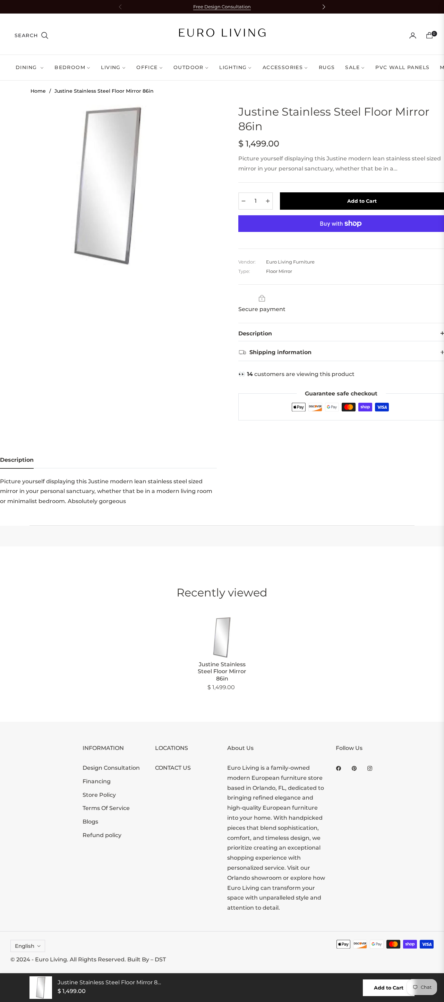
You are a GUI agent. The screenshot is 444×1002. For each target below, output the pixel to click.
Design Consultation (111, 768)
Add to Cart (388, 988)
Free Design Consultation (222, 6)
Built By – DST (146, 959)
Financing (97, 781)
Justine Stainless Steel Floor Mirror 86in (222, 671)
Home (38, 91)
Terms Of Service (106, 808)
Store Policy (99, 795)
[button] (31, 35)
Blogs (90, 821)
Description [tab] (17, 460)
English (24, 946)
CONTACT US (173, 768)
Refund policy (102, 835)
